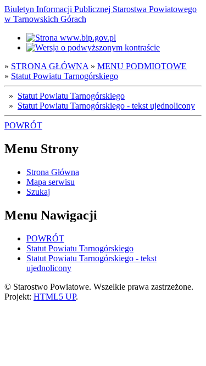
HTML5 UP (55, 296)
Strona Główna (52, 172)
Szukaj (38, 191)
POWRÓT (23, 125)
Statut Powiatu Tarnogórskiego (64, 76)
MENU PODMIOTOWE (142, 66)
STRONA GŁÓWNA (49, 66)
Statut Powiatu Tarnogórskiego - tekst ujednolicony (106, 105)
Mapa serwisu (50, 182)
